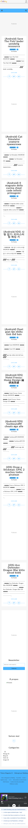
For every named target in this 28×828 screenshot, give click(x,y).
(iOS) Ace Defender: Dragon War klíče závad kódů (14, 569)
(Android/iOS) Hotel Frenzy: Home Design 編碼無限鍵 (14, 379)
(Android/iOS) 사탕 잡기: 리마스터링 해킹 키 (14, 234)
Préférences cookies (14, 783)
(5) (5, 752)
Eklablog (25, 773)
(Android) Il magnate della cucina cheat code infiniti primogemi (14, 188)
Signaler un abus (3, 779)
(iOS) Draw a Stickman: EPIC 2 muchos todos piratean (14, 471)
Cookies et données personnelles (17, 781)
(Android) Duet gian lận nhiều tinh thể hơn (14, 332)
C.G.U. (10, 779)
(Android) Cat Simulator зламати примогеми (14, 141)
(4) (6, 754)
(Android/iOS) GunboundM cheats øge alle (14, 424)
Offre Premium (6, 781)
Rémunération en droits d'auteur (19, 779)
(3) (5, 756)
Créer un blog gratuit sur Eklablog (8, 777)
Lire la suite (14, 72)
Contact (24, 777)
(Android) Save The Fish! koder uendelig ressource (14, 43)
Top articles (18, 777)
